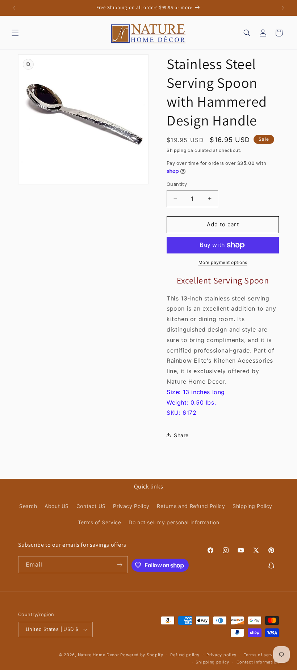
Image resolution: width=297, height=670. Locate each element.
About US (57, 506)
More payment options (222, 262)
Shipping (177, 150)
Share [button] (181, 435)
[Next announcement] (283, 8)
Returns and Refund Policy (191, 506)
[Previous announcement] (14, 8)
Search (28, 506)
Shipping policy (212, 662)
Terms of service (261, 654)
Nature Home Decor (98, 654)
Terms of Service (99, 522)
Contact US (91, 506)
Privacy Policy (131, 506)
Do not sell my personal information (174, 522)
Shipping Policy (252, 506)
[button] (15, 33)
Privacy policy (221, 654)
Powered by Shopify (141, 654)
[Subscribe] (119, 564)
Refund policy (184, 654)
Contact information (258, 662)
